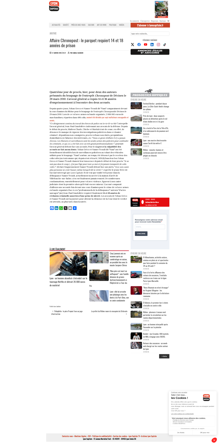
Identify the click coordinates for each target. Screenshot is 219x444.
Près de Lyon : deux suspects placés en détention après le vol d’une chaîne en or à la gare (155, 118)
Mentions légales (80, 436)
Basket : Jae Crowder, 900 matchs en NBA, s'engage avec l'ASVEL (156, 335)
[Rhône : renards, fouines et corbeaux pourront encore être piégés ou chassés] (136, 152)
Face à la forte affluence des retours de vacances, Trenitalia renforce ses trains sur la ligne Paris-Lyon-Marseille (155, 276)
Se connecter (134, 21)
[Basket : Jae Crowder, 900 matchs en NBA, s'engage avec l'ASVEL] (136, 336)
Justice (59, 306)
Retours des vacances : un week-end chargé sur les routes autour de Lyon (155, 346)
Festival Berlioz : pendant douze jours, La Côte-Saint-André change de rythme (156, 106)
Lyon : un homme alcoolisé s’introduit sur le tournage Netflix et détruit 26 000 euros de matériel (68, 281)
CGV (89, 436)
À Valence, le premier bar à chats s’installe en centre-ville (155, 304)
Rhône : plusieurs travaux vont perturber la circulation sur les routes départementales (154, 315)
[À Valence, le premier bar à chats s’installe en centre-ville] (136, 305)
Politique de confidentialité (101, 436)
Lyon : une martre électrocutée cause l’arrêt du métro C (154, 142)
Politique (112, 25)
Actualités (56, 25)
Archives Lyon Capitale (149, 436)
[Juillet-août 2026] (161, 9)
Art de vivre (101, 25)
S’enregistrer (145, 21)
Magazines (154, 21)
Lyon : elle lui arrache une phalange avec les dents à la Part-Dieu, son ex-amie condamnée (119, 296)
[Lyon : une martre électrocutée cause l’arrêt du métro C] (136, 143)
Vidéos (121, 25)
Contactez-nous (67, 436)
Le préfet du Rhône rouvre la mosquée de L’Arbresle (109, 311)
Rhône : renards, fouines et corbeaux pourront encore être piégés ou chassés (155, 152)
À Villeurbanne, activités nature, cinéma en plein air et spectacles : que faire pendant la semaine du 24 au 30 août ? (156, 261)
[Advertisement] (89, 73)
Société (66, 25)
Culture (91, 25)
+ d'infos (164, 356)
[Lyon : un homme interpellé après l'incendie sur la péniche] (136, 327)
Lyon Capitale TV (134, 436)
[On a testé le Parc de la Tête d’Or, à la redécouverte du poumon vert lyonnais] (136, 130)
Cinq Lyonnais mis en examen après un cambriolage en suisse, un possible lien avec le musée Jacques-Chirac (118, 259)
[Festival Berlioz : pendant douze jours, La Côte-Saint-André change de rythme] (136, 106)
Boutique (163, 21)
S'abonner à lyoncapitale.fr (150, 25)
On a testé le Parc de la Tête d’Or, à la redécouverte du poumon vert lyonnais (156, 131)
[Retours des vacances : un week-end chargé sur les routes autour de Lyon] (136, 346)
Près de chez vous (78, 25)
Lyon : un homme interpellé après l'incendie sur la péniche (155, 326)
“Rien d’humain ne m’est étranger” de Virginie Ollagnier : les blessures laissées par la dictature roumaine (156, 292)
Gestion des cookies (120, 436)
